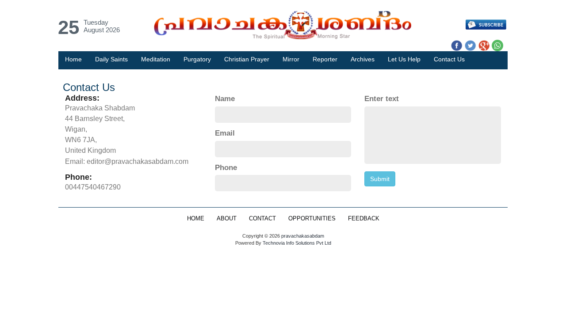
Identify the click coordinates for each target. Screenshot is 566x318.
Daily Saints (111, 59)
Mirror (291, 59)
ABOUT (227, 219)
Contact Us (449, 59)
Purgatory (197, 59)
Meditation (155, 59)
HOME (195, 219)
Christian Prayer (246, 59)
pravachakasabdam (302, 235)
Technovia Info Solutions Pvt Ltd (296, 243)
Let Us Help (404, 59)
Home (73, 59)
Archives (363, 59)
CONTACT (262, 219)
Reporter (325, 59)
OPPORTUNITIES (312, 219)
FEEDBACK (363, 219)
